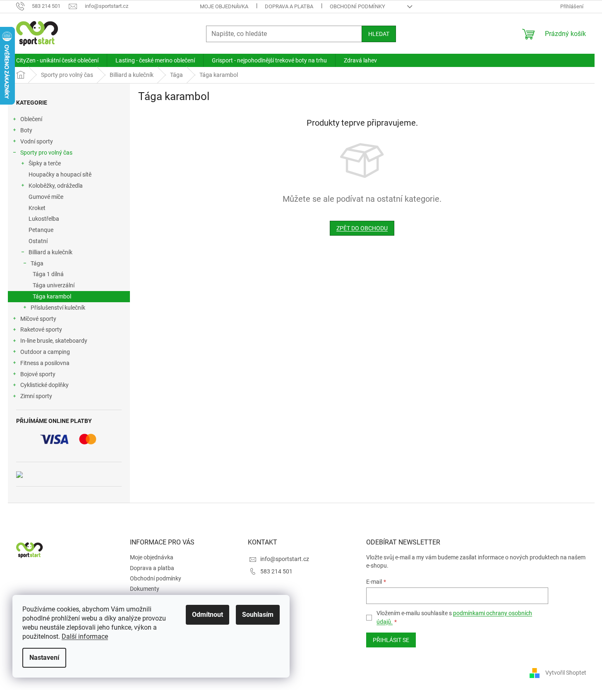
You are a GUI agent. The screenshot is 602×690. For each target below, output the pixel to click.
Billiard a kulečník (50, 252)
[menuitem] (57, 60)
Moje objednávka (224, 6)
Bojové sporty (37, 374)
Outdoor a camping (45, 352)
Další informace (85, 636)
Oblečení (31, 119)
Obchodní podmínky (357, 6)
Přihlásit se (391, 640)
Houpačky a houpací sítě (60, 174)
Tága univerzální (53, 285)
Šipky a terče (45, 163)
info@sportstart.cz (284, 559)
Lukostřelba (44, 218)
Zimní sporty (36, 396)
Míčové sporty (38, 318)
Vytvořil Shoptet (565, 672)
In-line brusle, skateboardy (53, 340)
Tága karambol (52, 296)
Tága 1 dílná (48, 274)
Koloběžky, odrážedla (56, 185)
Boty (26, 130)
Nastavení (44, 657)
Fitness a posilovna (45, 363)
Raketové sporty (41, 329)
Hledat (378, 34)
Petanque (41, 230)
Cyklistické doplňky (44, 385)
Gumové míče (46, 196)
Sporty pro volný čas (46, 152)
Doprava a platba (289, 6)
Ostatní (38, 241)
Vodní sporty (36, 141)
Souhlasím (257, 614)
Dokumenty (144, 588)
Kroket (37, 208)
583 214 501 (276, 571)
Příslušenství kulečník (58, 307)
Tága (37, 263)
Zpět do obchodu (362, 228)
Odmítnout (207, 614)
